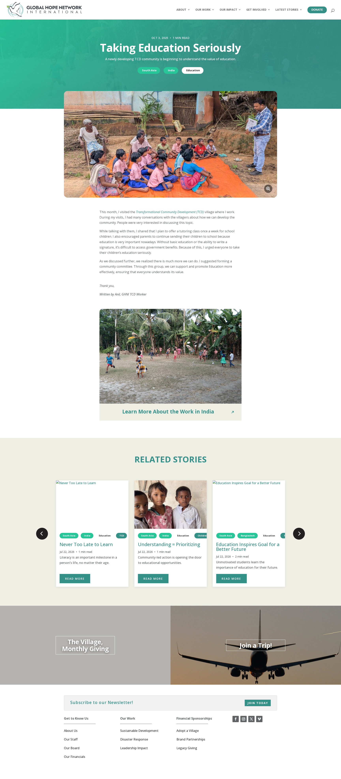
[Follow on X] (251, 719)
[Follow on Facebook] (235, 719)
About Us (71, 730)
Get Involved (256, 9)
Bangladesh (248, 535)
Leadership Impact (134, 748)
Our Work (203, 9)
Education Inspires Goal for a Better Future (247, 546)
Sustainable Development (139, 730)
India (171, 70)
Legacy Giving (186, 748)
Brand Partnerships (190, 739)
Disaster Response (134, 739)
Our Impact (228, 9)
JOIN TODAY (257, 703)
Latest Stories (286, 9)
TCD (121, 535)
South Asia (149, 70)
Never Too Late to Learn (86, 544)
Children (203, 535)
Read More (75, 578)
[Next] (299, 534)
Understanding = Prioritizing (169, 544)
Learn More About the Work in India (168, 411)
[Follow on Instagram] (243, 719)
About (181, 9)
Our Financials (74, 757)
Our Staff (71, 739)
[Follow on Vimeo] (259, 719)
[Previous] (42, 534)
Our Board (72, 748)
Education (193, 70)
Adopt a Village (187, 730)
